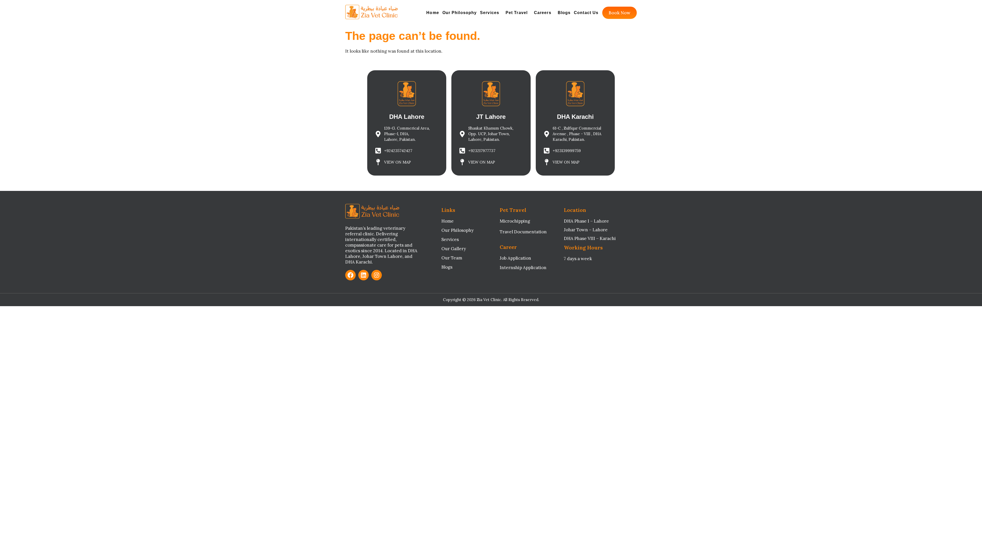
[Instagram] (376, 275)
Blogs (564, 12)
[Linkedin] (363, 275)
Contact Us (586, 12)
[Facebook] (350, 275)
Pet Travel (517, 12)
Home (432, 12)
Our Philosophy (459, 12)
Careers (542, 12)
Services (489, 12)
